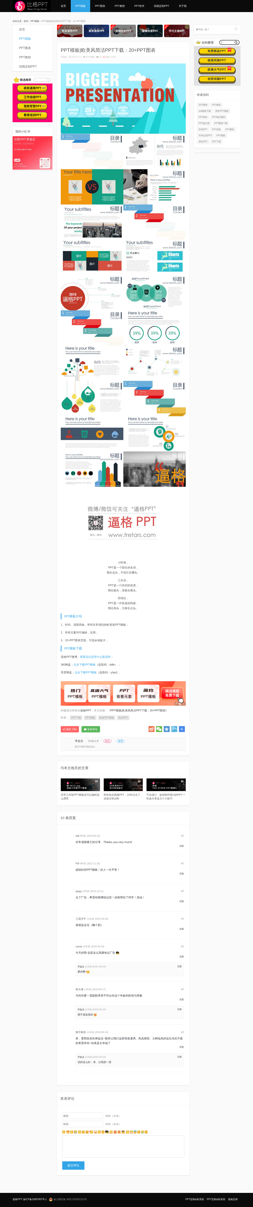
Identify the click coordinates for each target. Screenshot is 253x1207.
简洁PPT (123, 717)
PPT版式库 (204, 123)
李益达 (64, 57)
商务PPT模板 (222, 111)
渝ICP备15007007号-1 (35, 1199)
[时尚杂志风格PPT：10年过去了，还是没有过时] (123, 784)
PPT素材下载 (220, 123)
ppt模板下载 (205, 111)
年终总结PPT (205, 135)
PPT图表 (100, 5)
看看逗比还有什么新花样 (95, 656)
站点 (107, 741)
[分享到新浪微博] (151, 729)
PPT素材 (229, 129)
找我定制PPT (161, 5)
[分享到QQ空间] (167, 729)
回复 (181, 846)
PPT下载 (76, 717)
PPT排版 (216, 129)
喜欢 (110, 57)
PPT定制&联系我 (194, 1199)
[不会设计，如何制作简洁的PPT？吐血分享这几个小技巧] (166, 784)
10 (100, 57)
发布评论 (92, 729)
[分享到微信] (159, 729)
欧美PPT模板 (106, 717)
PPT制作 (203, 117)
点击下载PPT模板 (85, 664)
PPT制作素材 (218, 117)
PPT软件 (139, 5)
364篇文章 (93, 741)
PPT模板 (80, 5)
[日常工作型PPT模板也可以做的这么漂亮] (80, 784)
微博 (120, 741)
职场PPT (203, 129)
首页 (63, 5)
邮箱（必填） (113, 1124)
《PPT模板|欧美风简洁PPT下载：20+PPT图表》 (138, 710)
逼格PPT (17, 1199)
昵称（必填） (113, 1115)
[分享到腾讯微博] (174, 729)
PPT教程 (120, 5)
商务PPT (203, 141)
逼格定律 (233, 1199)
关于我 (183, 5)
